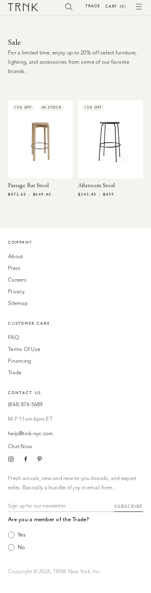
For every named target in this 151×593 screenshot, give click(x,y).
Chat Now (20, 446)
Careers (17, 280)
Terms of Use (24, 349)
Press (14, 268)
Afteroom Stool (96, 186)
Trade (92, 6)
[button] (69, 6)
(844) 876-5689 (25, 404)
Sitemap (18, 303)
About (15, 256)
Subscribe (128, 507)
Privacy (16, 291)
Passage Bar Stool (28, 186)
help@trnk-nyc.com (30, 433)
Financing (19, 361)
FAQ (13, 337)
